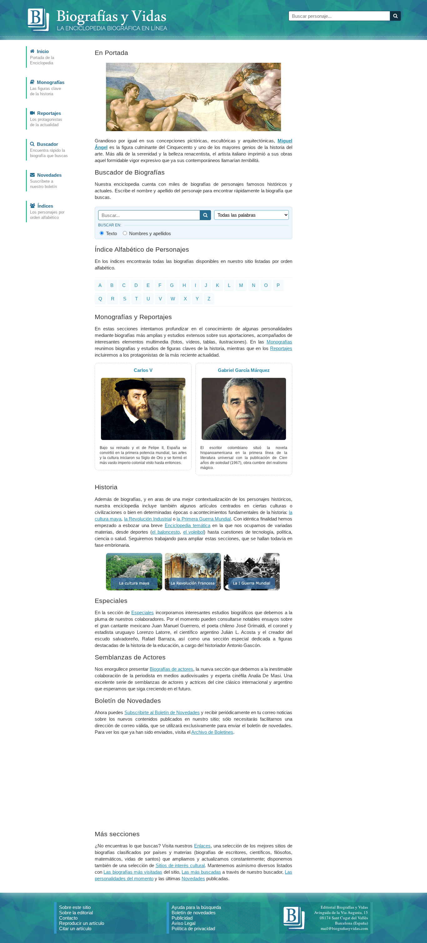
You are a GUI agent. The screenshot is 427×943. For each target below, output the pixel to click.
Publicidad (182, 918)
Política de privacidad (193, 928)
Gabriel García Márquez (244, 370)
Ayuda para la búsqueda (196, 907)
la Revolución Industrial (148, 518)
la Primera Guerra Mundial (204, 518)
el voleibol (193, 532)
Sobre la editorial (76, 912)
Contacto (68, 918)
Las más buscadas (201, 872)
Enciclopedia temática (187, 525)
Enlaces (202, 845)
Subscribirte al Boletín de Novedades (162, 712)
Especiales (142, 612)
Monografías (279, 341)
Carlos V (143, 370)
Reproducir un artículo (81, 923)
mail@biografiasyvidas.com (344, 928)
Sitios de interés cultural (180, 865)
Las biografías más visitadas (132, 872)
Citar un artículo (75, 928)
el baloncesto (166, 532)
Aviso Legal (183, 923)
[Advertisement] (193, 783)
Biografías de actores (171, 669)
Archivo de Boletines (212, 732)
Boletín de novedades (194, 912)
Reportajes (281, 348)
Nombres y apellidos (149, 233)
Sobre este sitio (75, 907)
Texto (111, 233)
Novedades (193, 878)
